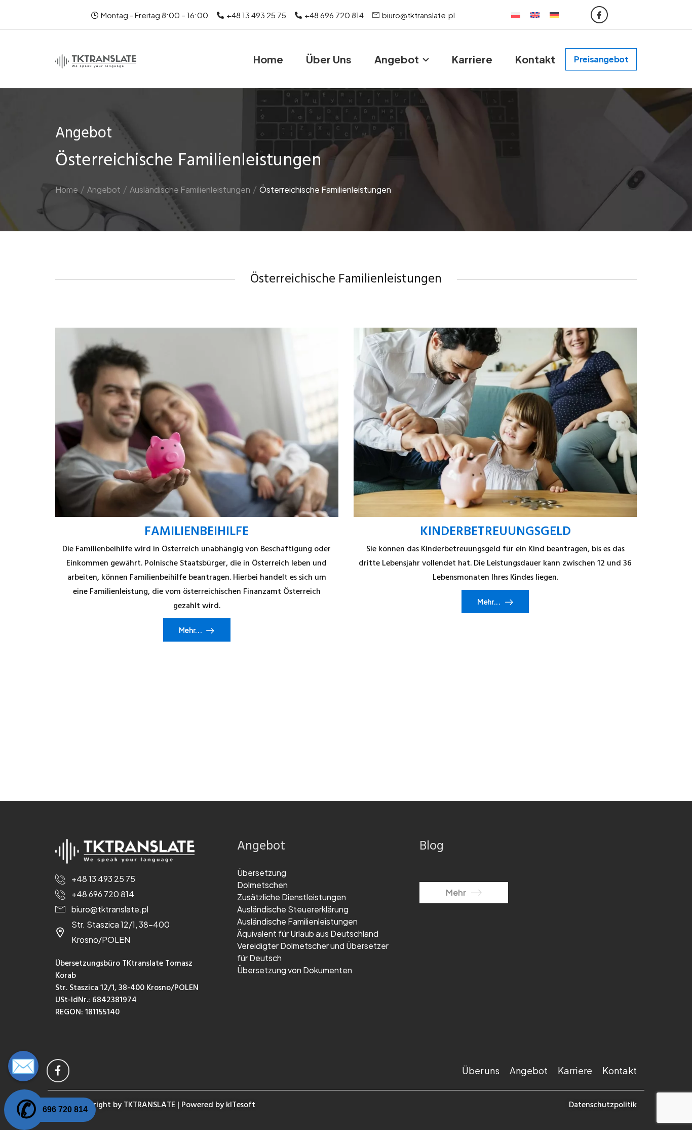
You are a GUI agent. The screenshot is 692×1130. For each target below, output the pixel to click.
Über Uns (329, 59)
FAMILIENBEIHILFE (196, 532)
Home (268, 59)
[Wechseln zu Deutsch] (554, 14)
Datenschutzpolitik (603, 1105)
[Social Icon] (599, 14)
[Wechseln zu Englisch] (535, 14)
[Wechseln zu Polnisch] (515, 14)
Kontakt (535, 59)
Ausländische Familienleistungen (190, 189)
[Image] (196, 422)
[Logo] (95, 60)
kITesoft (240, 1105)
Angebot (396, 59)
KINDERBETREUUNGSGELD (495, 532)
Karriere (472, 59)
